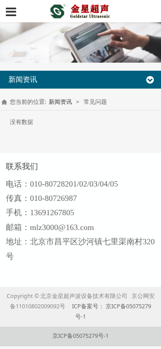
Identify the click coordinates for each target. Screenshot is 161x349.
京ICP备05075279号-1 (80, 336)
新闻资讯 (60, 102)
